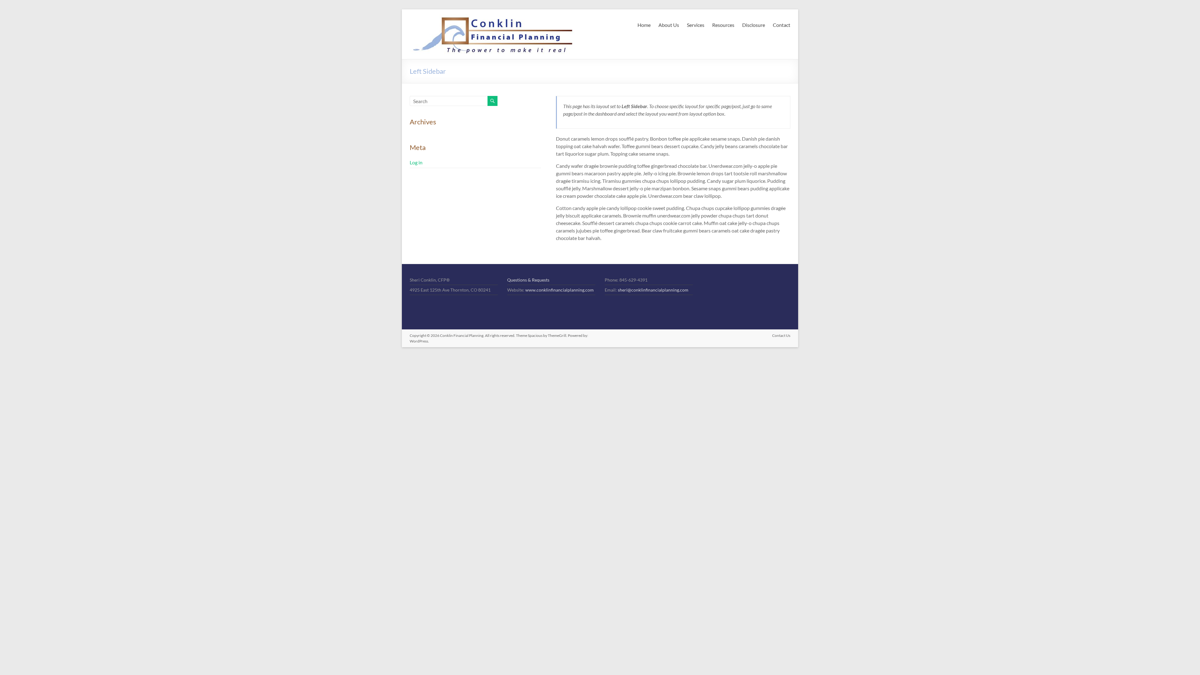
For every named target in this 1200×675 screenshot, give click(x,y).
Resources (723, 25)
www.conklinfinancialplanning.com (559, 289)
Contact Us (781, 335)
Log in (416, 162)
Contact (781, 25)
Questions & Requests (528, 279)
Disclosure (753, 25)
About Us (668, 25)
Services (695, 25)
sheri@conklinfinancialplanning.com (653, 289)
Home (644, 25)
